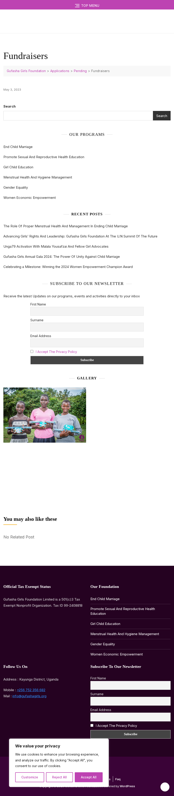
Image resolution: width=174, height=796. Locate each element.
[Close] (104, 742)
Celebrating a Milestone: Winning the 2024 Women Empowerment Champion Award (68, 267)
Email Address (40, 336)
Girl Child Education (18, 167)
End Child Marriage (18, 147)
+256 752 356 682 (31, 690)
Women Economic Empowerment (29, 197)
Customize (29, 777)
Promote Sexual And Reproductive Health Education (43, 157)
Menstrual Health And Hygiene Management (37, 177)
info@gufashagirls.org (29, 696)
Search (9, 106)
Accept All (89, 777)
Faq (118, 779)
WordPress (127, 786)
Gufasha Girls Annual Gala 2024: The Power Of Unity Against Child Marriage (61, 256)
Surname (37, 320)
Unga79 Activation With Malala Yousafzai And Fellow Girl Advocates (56, 246)
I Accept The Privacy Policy (56, 352)
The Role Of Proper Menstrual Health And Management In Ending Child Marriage (65, 226)
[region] (59, 763)
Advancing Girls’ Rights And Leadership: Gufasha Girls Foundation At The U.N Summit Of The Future (80, 236)
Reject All (59, 777)
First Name (38, 304)
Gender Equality (15, 187)
